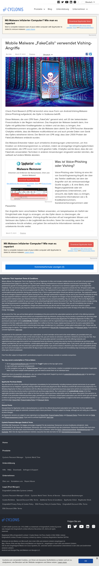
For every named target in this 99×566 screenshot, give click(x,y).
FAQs (12, 310)
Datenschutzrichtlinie (69, 430)
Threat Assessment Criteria (14, 417)
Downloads (17, 470)
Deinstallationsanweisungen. (71, 432)
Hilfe (4, 470)
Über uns (5, 481)
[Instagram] (75, 2)
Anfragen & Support (30, 470)
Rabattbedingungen (83, 430)
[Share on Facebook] (87, 54)
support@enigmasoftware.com (74, 374)
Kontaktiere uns (17, 481)
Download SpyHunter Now (80, 21)
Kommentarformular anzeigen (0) (49, 267)
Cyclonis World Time (32, 457)
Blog (50, 9)
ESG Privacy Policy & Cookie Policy (48, 504)
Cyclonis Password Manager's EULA (15, 496)
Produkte (38, 9)
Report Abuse (30, 481)
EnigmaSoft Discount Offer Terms (75, 504)
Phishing (32, 54)
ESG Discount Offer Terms (12, 508)
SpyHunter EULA (70, 500)
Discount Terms (82, 328)
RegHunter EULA (84, 500)
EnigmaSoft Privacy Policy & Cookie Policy (17, 504)
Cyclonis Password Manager (12, 457)
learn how (19, 330)
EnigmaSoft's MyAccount (21, 376)
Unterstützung (62, 9)
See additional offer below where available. (21, 183)
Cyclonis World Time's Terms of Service (45, 496)
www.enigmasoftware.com (20, 364)
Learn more (30, 29)
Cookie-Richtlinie (8, 500)
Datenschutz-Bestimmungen (72, 496)
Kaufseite (5, 432)
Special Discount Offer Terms (27, 500)
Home (5, 442)
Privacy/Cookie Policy (86, 27)
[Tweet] (90, 54)
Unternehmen (79, 9)
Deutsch (46, 55)
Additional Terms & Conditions (51, 500)
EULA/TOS (54, 328)
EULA (75, 27)
